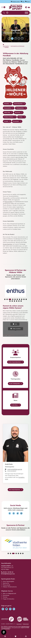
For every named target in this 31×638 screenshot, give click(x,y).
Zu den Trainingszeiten (14, 383)
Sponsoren (17, 112)
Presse (28, 1)
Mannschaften (7, 108)
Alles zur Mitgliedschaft (9, 593)
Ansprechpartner (18, 103)
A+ (4, 7)
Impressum (19, 624)
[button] (4, 12)
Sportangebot (6, 46)
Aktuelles (6, 103)
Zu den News (14, 405)
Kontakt (6, 121)
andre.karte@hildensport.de (14, 469)
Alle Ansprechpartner (14, 489)
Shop (23, 1)
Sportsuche (6, 583)
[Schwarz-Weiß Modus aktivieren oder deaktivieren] (26, 7)
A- (2, 7)
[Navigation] (26, 13)
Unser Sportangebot (8, 581)
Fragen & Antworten (8, 599)
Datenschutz (26, 624)
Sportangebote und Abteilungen (17, 46)
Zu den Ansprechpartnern (14, 362)
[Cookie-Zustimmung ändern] (3, 632)
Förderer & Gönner (8, 117)
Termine (20, 117)
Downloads (16, 121)
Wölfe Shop (7, 112)
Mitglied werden (16, 1)
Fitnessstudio (6, 585)
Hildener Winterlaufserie (10, 587)
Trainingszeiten (20, 108)
